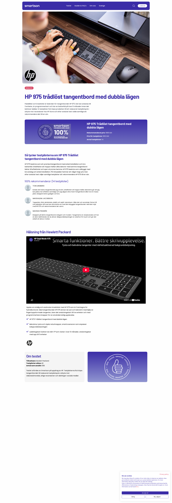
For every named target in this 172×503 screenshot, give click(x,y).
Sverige (102, 6)
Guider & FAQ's (80, 6)
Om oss (93, 6)
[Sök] (134, 6)
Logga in (142, 5)
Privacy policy (164, 474)
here (137, 487)
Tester (68, 6)
